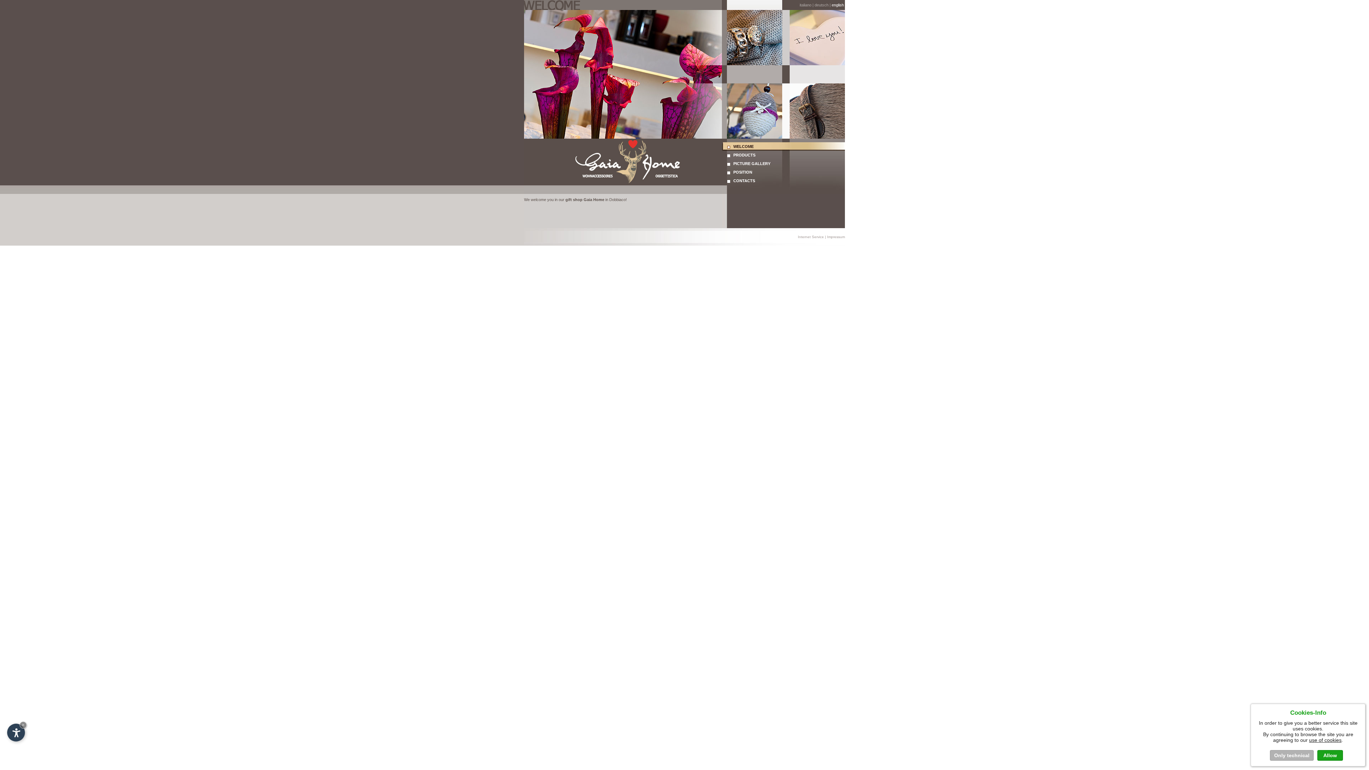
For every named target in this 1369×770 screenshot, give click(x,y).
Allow (1330, 755)
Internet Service (811, 237)
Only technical (1291, 755)
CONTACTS (742, 181)
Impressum (836, 237)
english (838, 5)
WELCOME (742, 146)
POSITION (741, 172)
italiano (805, 5)
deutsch (822, 5)
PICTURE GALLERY (750, 163)
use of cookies (1325, 740)
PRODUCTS (742, 155)
